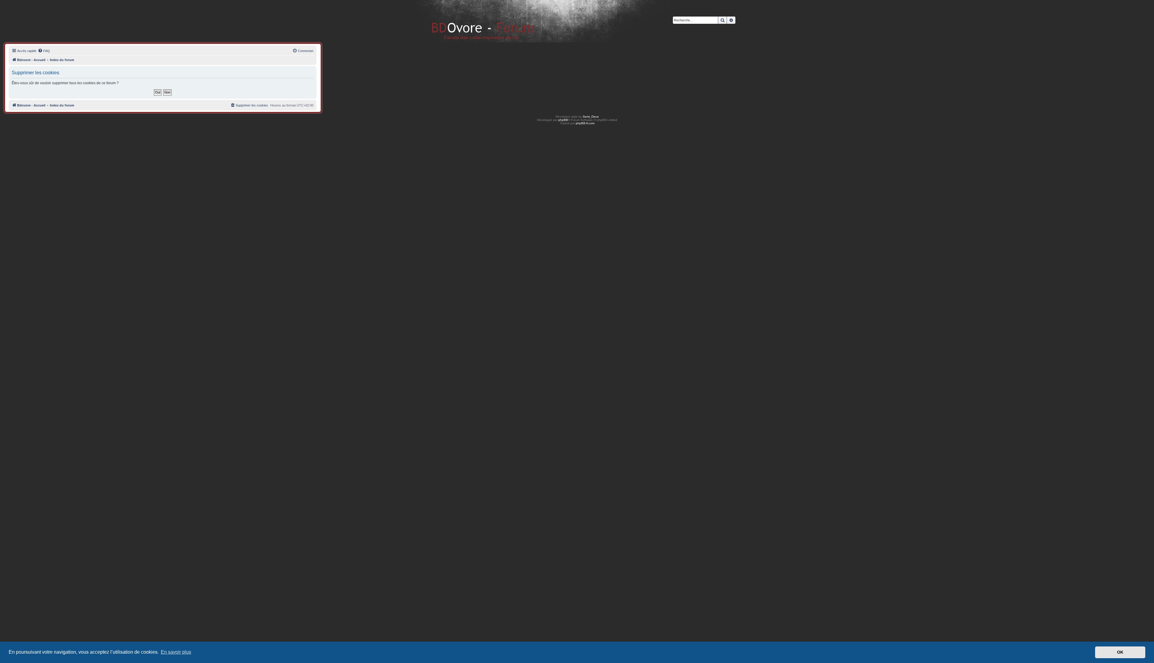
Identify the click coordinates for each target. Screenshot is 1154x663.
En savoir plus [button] (176, 652)
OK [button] (1120, 652)
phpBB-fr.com (585, 123)
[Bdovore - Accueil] (474, 21)
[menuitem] (44, 50)
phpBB (563, 120)
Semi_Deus (591, 116)
